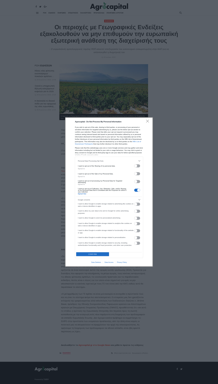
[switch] (137, 165)
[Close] (148, 122)
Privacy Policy (122, 262)
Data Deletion (96, 262)
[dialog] (109, 192)
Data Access (109, 262)
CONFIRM (92, 254)
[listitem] (109, 161)
